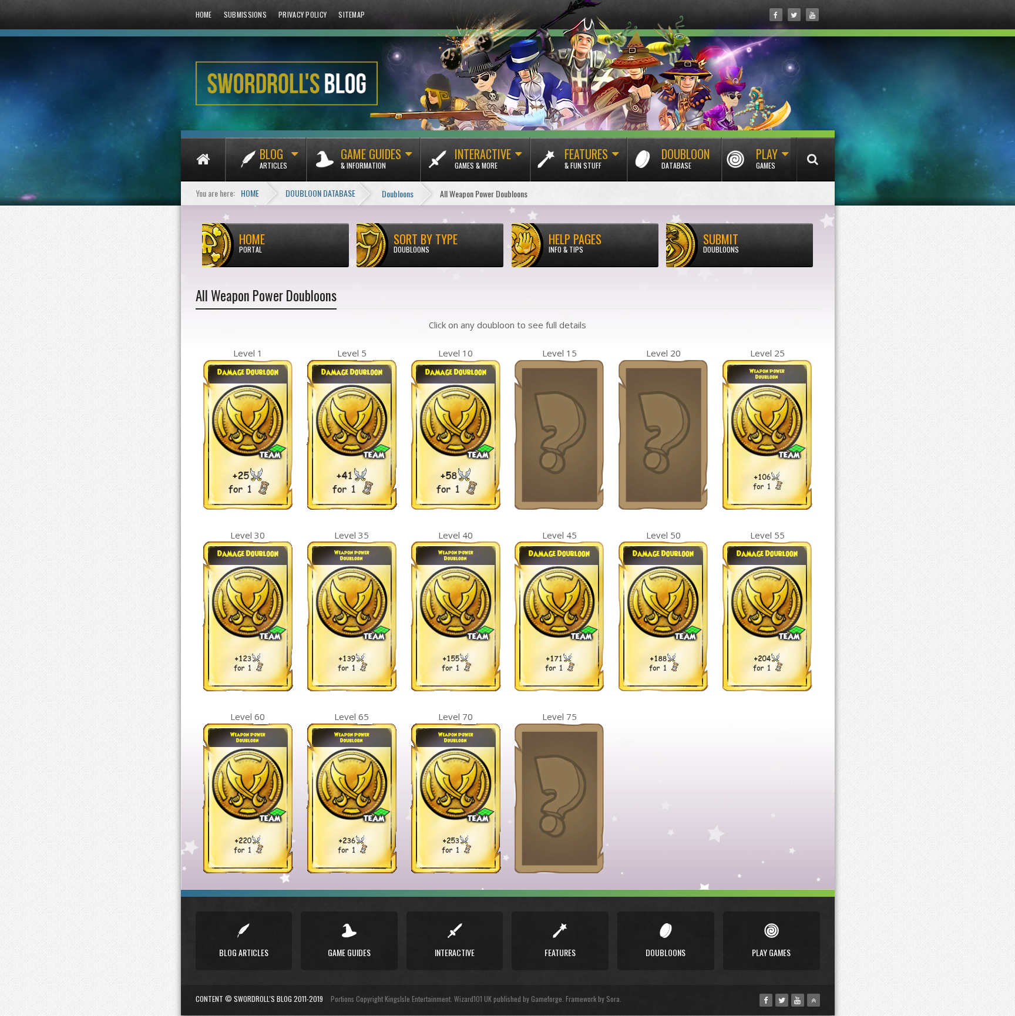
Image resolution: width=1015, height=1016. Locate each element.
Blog (273, 157)
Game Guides (371, 157)
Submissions (245, 14)
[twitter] (794, 14)
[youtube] (812, 14)
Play (767, 157)
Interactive (483, 157)
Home (204, 14)
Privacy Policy (302, 14)
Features (586, 157)
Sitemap (351, 14)
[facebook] (775, 14)
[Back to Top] (813, 1000)
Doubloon (685, 157)
